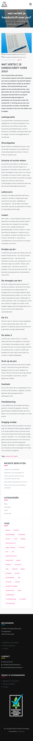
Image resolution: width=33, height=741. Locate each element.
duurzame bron (11, 543)
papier (16, 456)
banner (8, 530)
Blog (20, 60)
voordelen (22, 599)
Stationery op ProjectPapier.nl (14, 473)
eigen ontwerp (10, 547)
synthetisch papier (12, 586)
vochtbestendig (11, 599)
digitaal (23, 539)
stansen (17, 582)
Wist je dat (7, 513)
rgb (19, 577)
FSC (13, 552)
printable (8, 573)
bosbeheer (21, 534)
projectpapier (10, 577)
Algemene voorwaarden (11, 642)
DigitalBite (21, 731)
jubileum (8, 564)
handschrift (9, 456)
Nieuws (13, 21)
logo (7, 569)
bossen (8, 539)
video (19, 590)
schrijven (9, 582)
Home (7, 21)
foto (7, 552)
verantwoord (10, 590)
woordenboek (10, 603)
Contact (5, 648)
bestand (16, 530)
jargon (18, 560)
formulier (22, 547)
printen (17, 573)
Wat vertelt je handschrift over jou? (15, 482)
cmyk (15, 539)
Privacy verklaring (9, 645)
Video (6, 510)
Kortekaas (7, 507)
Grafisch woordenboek (11, 469)
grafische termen (11, 556)
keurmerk (18, 564)
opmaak (14, 569)
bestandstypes (10, 534)
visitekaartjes (10, 595)
